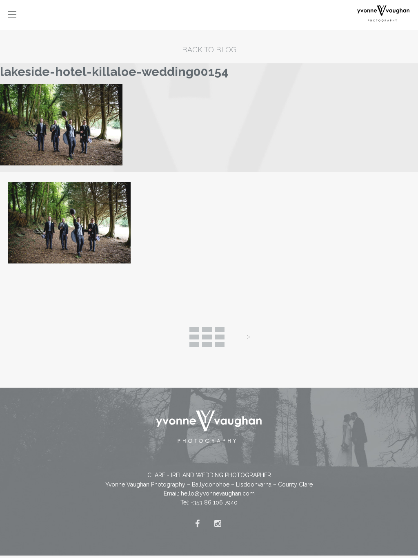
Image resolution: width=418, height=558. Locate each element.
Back (207, 337)
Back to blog (209, 49)
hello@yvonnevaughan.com (218, 493)
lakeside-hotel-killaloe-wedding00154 (114, 72)
